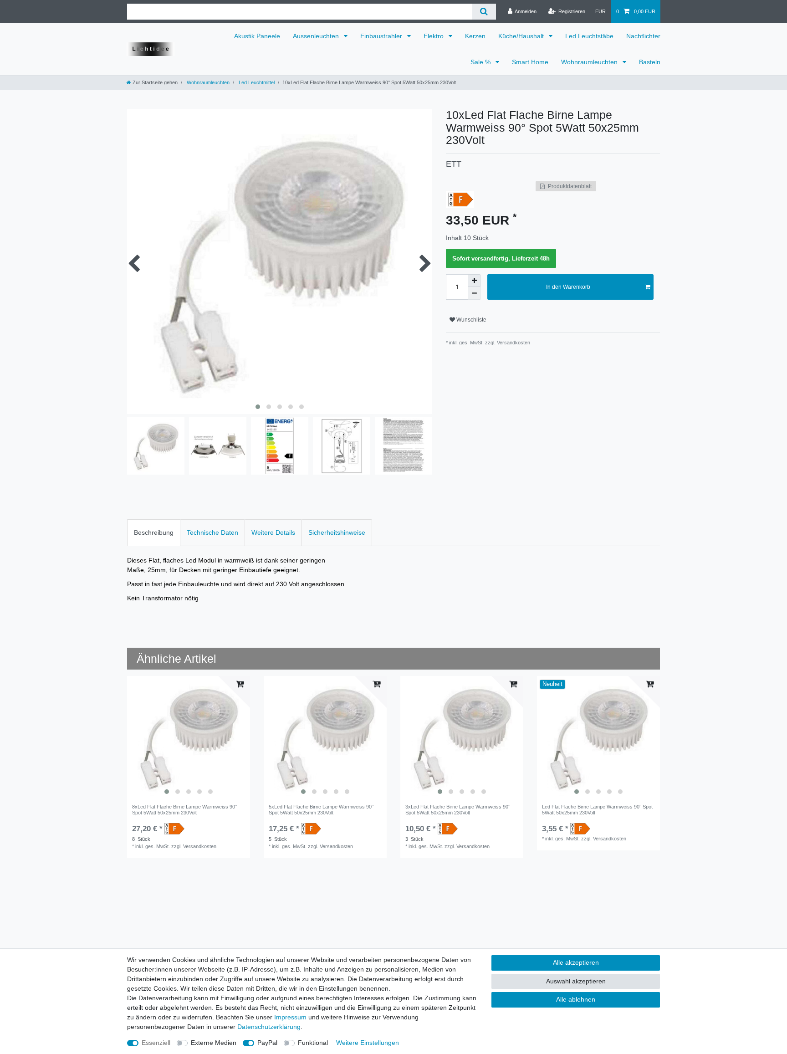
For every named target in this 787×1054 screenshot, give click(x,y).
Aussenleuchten (317, 36)
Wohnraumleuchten (590, 62)
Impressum (290, 1017)
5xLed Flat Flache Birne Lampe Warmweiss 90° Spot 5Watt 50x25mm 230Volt (321, 809)
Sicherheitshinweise (336, 532)
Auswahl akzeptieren (576, 981)
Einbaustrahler (382, 36)
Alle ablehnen (575, 999)
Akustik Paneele (257, 36)
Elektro (434, 36)
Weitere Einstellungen (367, 1042)
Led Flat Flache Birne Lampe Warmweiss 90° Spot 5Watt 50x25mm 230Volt (597, 809)
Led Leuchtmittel (256, 82)
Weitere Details (273, 532)
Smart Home (530, 62)
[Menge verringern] (474, 293)
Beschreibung (154, 532)
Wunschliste (470, 320)
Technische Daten (212, 532)
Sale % (481, 62)
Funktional (313, 1042)
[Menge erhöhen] (474, 280)
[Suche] (484, 12)
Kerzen (475, 36)
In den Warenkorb (568, 287)
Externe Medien (213, 1042)
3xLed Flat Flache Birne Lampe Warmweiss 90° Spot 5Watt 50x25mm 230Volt (457, 809)
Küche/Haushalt (522, 36)
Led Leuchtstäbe (589, 36)
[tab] (153, 532)
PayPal (267, 1042)
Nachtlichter (643, 36)
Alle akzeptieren (576, 962)
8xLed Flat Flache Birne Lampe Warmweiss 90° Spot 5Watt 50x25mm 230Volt (184, 809)
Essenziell (156, 1042)
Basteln (649, 62)
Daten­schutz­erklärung (269, 1026)
